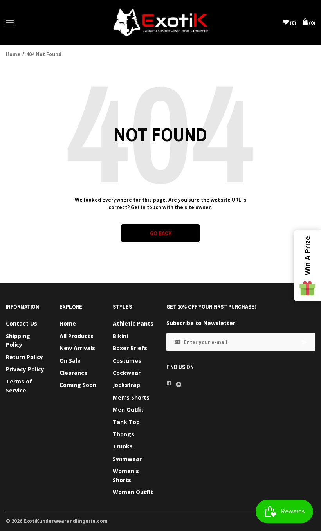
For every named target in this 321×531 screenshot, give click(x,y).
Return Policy (24, 357)
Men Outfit (128, 409)
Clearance (74, 372)
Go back (160, 233)
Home (13, 54)
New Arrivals (77, 348)
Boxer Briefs (130, 348)
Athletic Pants (133, 323)
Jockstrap (126, 385)
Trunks (123, 446)
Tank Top (126, 422)
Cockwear (127, 372)
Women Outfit (133, 492)
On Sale (70, 360)
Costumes (127, 360)
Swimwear (127, 459)
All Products (77, 336)
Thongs (123, 434)
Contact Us (21, 323)
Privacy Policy (25, 369)
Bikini (120, 336)
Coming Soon (78, 385)
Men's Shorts (131, 397)
